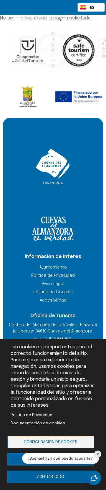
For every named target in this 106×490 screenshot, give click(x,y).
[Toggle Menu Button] (89, 29)
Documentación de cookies (38, 423)
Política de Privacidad (31, 415)
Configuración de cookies (50, 442)
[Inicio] (26, 29)
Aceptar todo (50, 477)
